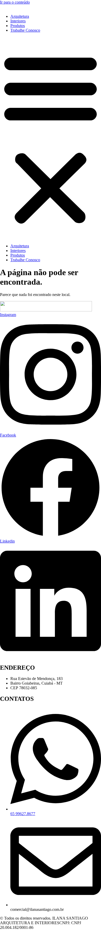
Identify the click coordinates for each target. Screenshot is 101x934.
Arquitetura (19, 16)
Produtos (17, 25)
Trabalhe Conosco (25, 30)
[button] (50, 138)
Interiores (18, 21)
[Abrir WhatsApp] (88, 921)
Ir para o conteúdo (15, 2)
